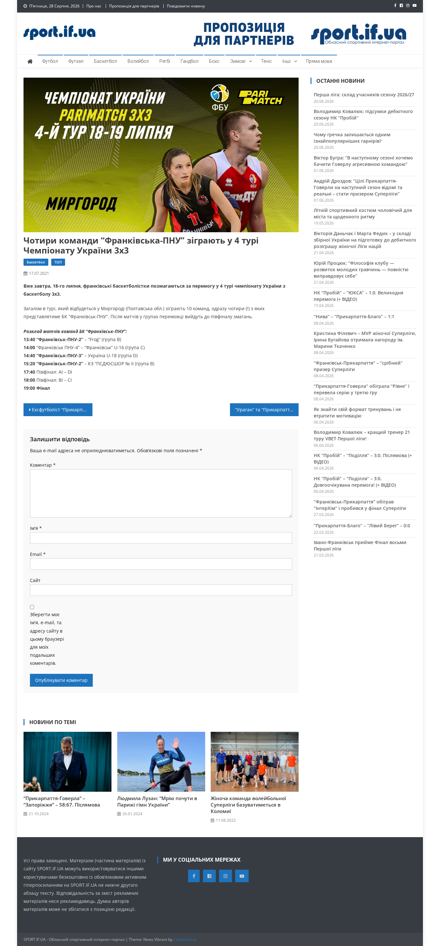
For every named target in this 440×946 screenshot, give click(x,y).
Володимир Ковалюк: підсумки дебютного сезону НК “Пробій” (363, 114)
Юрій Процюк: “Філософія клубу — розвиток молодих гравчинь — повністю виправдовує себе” (361, 269)
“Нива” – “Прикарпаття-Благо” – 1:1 (354, 316)
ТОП (58, 262)
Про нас (93, 6)
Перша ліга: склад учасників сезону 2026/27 (364, 94)
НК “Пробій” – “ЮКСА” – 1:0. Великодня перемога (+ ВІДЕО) (358, 296)
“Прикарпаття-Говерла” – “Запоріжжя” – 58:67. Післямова (62, 801)
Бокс (214, 61)
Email (38, 554)
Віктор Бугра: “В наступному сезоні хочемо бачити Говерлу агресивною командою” (363, 161)
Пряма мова (319, 61)
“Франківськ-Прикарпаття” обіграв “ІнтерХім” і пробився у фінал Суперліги (360, 505)
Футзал (76, 61)
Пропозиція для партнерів (134, 6)
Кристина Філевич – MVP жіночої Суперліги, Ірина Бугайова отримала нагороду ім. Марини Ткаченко (365, 339)
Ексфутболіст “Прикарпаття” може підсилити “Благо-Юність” (62, 409)
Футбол (50, 61)
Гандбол (189, 61)
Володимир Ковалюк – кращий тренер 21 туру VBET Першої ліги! (362, 435)
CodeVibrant (184, 939)
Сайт (35, 580)
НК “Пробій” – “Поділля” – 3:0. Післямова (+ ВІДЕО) (363, 458)
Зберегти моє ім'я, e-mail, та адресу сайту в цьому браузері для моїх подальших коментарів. (47, 638)
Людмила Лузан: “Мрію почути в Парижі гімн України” (157, 801)
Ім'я (36, 528)
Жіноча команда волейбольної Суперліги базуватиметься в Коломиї (248, 804)
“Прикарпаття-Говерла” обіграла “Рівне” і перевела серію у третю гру (361, 389)
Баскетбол (105, 61)
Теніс (266, 61)
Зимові (237, 61)
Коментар (43, 465)
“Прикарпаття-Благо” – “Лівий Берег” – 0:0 (362, 525)
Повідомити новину (186, 6)
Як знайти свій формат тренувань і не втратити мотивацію (357, 412)
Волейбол (138, 61)
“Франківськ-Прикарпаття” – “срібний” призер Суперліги (358, 366)
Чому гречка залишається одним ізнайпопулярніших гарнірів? (352, 137)
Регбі (164, 61)
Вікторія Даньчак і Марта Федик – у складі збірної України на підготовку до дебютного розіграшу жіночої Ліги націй (365, 239)
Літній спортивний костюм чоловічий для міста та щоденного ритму (363, 213)
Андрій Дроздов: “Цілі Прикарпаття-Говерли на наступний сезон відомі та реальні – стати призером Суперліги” (358, 187)
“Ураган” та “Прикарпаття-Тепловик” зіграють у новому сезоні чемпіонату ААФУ (267, 409)
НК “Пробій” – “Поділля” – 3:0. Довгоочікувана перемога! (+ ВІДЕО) (355, 481)
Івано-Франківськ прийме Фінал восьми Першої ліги (360, 545)
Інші (286, 61)
